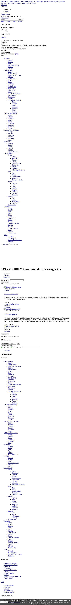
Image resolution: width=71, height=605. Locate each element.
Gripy (10, 215)
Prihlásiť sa (4, 5)
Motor (10, 155)
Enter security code (6, 345)
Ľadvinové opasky (13, 65)
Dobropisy (7, 587)
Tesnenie (14, 160)
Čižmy (10, 92)
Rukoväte (14, 178)
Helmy (10, 72)
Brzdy (10, 208)
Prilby (13, 102)
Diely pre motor (16, 163)
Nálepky (10, 98)
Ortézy (10, 68)
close (4, 602)
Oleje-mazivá (12, 218)
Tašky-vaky (11, 97)
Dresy (10, 82)
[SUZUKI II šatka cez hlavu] (12, 287)
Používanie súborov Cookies (12, 576)
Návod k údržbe (9, 573)
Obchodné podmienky (10, 565)
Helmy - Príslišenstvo (14, 75)
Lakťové (10, 67)
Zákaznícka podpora (10, 563)
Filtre (9, 213)
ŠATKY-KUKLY (13, 151)
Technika (7, 206)
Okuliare (10, 77)
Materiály (7, 566)
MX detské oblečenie (10, 113)
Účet (2, 582)
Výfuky (14, 161)
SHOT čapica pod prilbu (10, 314)
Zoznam (6, 277)
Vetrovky (10, 133)
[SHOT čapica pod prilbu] (12, 309)
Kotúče (10, 210)
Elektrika (14, 166)
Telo (9, 171)
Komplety (11, 88)
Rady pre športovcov (10, 570)
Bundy (10, 80)
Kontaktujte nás (5, 14)
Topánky (10, 137)
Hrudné (10, 60)
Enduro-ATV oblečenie (15, 240)
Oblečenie (7, 141)
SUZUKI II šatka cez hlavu (11, 294)
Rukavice (11, 85)
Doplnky (10, 196)
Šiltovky (10, 148)
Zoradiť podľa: (5, 280)
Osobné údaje (8, 590)
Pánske (10, 146)
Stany (9, 230)
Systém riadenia (16, 176)
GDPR (6, 575)
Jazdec (10, 181)
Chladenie (15, 168)
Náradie (10, 216)
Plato (13, 173)
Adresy (6, 589)
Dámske (10, 143)
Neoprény (15, 190)
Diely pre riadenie (17, 180)
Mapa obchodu (8, 578)
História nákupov (9, 585)
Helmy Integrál (12, 73)
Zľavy (6, 235)
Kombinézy (11, 90)
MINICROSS (12, 233)
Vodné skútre (8, 153)
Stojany (10, 225)
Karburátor (15, 158)
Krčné (10, 63)
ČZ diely (10, 231)
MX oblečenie (8, 70)
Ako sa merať (8, 568)
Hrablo (14, 175)
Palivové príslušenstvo (18, 170)
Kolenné (10, 62)
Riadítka (10, 226)
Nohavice (11, 83)
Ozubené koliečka (13, 223)
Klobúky (10, 150)
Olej (13, 198)
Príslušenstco (15, 201)
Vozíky (14, 200)
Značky (6, 571)
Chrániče (7, 58)
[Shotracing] (5, 18)
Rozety (10, 221)
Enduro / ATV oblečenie (11, 130)
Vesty (13, 185)
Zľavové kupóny (9, 592)
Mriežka (6, 275)
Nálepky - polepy (13, 228)
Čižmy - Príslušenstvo (14, 93)
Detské (10, 145)
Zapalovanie (15, 165)
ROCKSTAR (12, 87)
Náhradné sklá (12, 78)
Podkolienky (12, 95)
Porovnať (7, 307)
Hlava (13, 156)
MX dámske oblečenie (14, 100)
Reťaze (10, 220)
